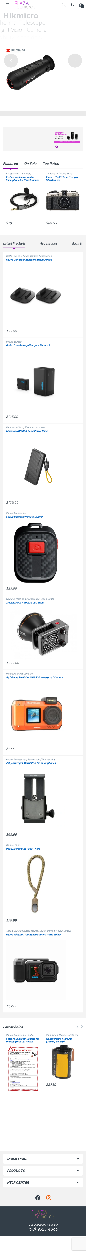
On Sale (30, 164)
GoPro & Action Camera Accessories (32, 256)
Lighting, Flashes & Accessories (22, 599)
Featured (10, 164)
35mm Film (52, 1035)
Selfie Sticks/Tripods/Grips (41, 759)
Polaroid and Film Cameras (62, 1036)
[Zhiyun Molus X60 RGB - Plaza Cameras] (43, 634)
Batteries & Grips (14, 427)
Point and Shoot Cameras (19, 673)
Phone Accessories (34, 427)
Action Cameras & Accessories (22, 930)
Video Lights (47, 599)
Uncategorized (13, 341)
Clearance (25, 173)
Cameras (50, 173)
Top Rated (51, 164)
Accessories (12, 173)
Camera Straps (13, 845)
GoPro (9, 256)
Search (64, 5)
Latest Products (14, 243)
